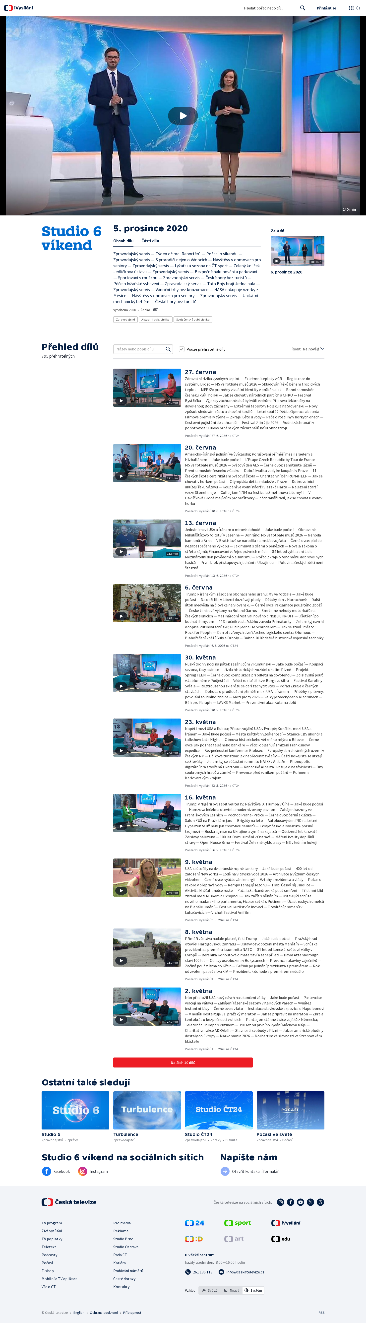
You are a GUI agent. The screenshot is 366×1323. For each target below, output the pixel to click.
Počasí (47, 1262)
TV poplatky (52, 1238)
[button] (183, 115)
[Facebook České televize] (291, 1202)
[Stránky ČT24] (194, 1224)
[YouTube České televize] (301, 1202)
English (78, 1312)
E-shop (48, 1270)
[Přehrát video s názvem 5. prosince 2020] (183, 116)
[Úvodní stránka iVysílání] (23, 8)
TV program (52, 1222)
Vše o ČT (49, 1286)
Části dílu (150, 241)
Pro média (122, 1222)
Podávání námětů (128, 1270)
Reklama (120, 1230)
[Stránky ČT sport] (237, 1224)
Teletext (49, 1246)
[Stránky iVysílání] (286, 1224)
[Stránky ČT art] (234, 1240)
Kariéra (119, 1262)
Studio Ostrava (125, 1246)
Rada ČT (120, 1254)
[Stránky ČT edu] (280, 1240)
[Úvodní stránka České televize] (69, 1202)
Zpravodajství (125, 319)
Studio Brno (123, 1238)
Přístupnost (132, 1312)
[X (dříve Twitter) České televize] (310, 1202)
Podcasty (49, 1254)
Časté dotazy (124, 1278)
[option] (209, 1290)
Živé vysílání (52, 1230)
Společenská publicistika (193, 319)
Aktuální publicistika (155, 319)
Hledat (303, 8)
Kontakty (121, 1286)
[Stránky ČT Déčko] (194, 1240)
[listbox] (231, 1290)
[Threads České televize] (320, 1202)
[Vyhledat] (168, 349)
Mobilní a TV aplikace (59, 1278)
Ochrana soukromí (104, 1312)
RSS (322, 1312)
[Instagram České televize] (281, 1202)
